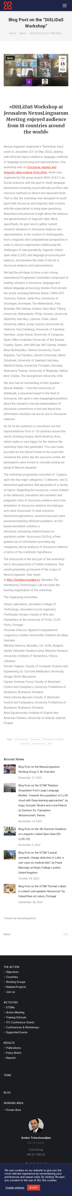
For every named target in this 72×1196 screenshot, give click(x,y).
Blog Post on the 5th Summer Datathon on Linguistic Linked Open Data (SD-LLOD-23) (42, 834)
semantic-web (39, 744)
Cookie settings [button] (15, 1187)
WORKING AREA (13, 1103)
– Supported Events (16, 1032)
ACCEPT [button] (33, 1187)
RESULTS (9, 1043)
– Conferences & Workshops (21, 1027)
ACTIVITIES (11, 1002)
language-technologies (53, 739)
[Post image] (10, 769)
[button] (27, 1163)
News (10, 58)
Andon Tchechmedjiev (36, 1137)
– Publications (12, 1048)
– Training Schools (15, 1017)
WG (50, 744)
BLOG (7, 1092)
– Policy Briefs (12, 1053)
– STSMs (9, 1007)
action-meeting (21, 739)
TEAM (7, 1075)
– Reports (10, 1058)
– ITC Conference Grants (19, 1022)
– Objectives (11, 972)
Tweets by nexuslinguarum (20, 918)
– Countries (11, 977)
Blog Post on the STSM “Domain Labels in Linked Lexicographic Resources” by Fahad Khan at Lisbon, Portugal (42, 891)
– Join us (9, 992)
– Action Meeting (14, 1012)
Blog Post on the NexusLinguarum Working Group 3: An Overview (39, 769)
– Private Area (12, 1110)
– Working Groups (14, 982)
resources (24, 744)
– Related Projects (15, 987)
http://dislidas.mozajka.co (23, 580)
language (35, 739)
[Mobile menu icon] (64, 5)
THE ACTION (11, 967)
